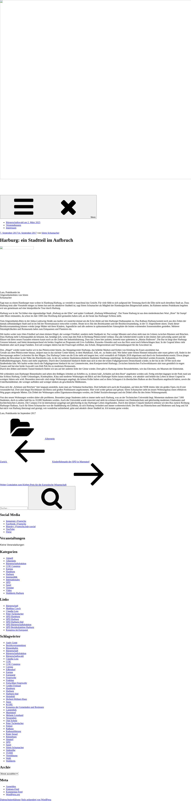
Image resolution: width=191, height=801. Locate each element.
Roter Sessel (12, 734)
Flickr (8, 532)
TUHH (9, 753)
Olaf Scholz (11, 720)
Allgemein (50, 438)
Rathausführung (13, 731)
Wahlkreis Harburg (15, 593)
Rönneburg (11, 736)
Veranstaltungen (13, 225)
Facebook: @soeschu (16, 524)
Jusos (8, 702)
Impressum (11, 228)
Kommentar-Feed (14, 792)
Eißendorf (10, 669)
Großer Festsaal (13, 685)
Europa (9, 569)
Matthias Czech (13, 608)
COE (8, 661)
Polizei (9, 726)
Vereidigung (11, 755)
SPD (8, 582)
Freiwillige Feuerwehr (16, 683)
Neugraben (11, 718)
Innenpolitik (11, 577)
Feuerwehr (11, 677)
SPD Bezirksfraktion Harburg (20, 627)
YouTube (10, 529)
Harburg (10, 574)
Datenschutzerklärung (10, 799)
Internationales (13, 579)
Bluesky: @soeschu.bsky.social (21, 526)
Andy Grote (11, 642)
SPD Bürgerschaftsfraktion (18, 624)
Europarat (10, 675)
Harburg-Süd (12, 693)
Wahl (8, 758)
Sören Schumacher (9, 183)
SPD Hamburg (13, 616)
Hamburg (10, 571)
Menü (93, 217)
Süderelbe (10, 750)
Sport (8, 585)
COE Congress (13, 566)
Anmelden (11, 786)
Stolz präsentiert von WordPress (36, 799)
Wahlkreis (10, 761)
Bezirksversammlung (16, 645)
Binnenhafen (12, 648)
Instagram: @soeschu (16, 521)
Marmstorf (11, 712)
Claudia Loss (12, 611)
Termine (10, 587)
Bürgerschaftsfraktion (16, 563)
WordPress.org (13, 794)
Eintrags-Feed (12, 789)
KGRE (9, 704)
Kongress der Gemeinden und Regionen (25, 707)
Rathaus (10, 728)
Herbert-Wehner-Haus (16, 699)
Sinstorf (9, 739)
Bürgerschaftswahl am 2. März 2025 (23, 222)
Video (9, 590)
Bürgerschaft (12, 605)
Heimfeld (10, 696)
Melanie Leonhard (14, 715)
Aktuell (9, 558)
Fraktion (10, 680)
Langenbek (11, 710)
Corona (9, 667)
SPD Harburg (12, 619)
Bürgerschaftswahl (15, 656)
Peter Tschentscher (15, 614)
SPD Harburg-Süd (14, 622)
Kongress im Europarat (17, 630)
